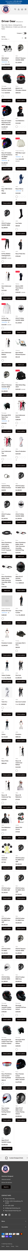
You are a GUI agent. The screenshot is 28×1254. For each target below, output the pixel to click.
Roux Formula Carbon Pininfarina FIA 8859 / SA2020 (20, 1076)
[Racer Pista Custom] (21, 600)
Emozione (18, 734)
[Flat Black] (5, 96)
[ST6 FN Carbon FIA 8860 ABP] (7, 878)
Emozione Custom (7, 643)
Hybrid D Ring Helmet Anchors (6, 486)
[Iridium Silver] (8, 1084)
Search (3, 1246)
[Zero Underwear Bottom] (7, 342)
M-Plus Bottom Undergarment (6, 254)
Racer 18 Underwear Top (6, 796)
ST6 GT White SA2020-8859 (20, 515)
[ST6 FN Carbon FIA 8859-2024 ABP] (21, 878)
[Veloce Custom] (7, 665)
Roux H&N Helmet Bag (7, 189)
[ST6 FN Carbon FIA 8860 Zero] (21, 908)
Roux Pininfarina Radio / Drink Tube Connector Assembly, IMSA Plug (7, 580)
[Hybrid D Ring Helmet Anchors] (7, 476)
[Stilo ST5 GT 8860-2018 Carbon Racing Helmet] (21, 1098)
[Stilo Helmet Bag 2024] (21, 375)
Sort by (3, 37)
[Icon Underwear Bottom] (21, 405)
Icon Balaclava (20, 120)
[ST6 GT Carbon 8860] (7, 504)
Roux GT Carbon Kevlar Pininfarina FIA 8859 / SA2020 (7, 155)
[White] (19, 229)
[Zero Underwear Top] (7, 276)
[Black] (19, 127)
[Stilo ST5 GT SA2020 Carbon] (7, 1130)
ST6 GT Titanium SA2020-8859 (7, 386)
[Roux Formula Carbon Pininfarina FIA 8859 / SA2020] (21, 1064)
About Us (6, 1187)
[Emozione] (21, 724)
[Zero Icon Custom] (21, 692)
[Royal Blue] (19, 197)
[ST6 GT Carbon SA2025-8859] (7, 213)
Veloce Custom (6, 675)
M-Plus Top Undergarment (6, 319)
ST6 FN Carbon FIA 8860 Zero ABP (20, 859)
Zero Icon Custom (21, 702)
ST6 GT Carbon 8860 (6, 515)
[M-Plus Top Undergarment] (7, 308)
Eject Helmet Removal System (20, 353)
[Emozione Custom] (7, 633)
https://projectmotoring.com (13, 1210)
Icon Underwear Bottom (20, 416)
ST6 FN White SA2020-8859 (6, 978)
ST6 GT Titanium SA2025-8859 (21, 59)
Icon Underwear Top (6, 452)
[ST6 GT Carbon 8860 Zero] (21, 967)
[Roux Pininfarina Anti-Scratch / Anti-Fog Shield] (7, 1064)
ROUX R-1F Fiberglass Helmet (21, 89)
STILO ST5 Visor (6, 610)
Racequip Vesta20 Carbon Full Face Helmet (6, 1007)
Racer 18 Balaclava (18, 796)
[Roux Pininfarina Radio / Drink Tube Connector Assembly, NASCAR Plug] (21, 532)
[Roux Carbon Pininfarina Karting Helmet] (7, 1098)
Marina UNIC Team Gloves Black (19, 288)
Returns (7, 1246)
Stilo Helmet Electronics (5, 59)
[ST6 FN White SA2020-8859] (7, 967)
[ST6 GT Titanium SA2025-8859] (21, 48)
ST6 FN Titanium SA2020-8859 (20, 949)
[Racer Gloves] (21, 179)
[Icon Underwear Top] (7, 441)
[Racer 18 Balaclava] (21, 785)
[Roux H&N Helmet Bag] (7, 179)
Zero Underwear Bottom (6, 353)
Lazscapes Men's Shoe (21, 644)
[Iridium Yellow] (5, 1084)
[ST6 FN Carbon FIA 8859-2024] (21, 476)
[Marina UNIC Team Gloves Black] (21, 276)
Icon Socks (19, 223)
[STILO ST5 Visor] (7, 600)
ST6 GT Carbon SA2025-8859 (6, 224)
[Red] (22, 127)
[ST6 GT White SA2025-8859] (21, 308)
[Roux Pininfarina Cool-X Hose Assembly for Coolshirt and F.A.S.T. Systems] (7, 532)
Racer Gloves (19, 189)
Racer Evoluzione (21, 451)
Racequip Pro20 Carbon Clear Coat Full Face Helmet (7, 1041)
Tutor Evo (4, 702)
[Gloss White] (8, 96)
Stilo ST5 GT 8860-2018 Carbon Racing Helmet (20, 1111)
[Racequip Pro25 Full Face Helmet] (7, 78)
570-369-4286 (9, 1205)
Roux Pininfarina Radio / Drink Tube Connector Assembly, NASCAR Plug (21, 546)
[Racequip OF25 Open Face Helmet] (7, 405)
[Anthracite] (5, 261)
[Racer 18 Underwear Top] (7, 785)
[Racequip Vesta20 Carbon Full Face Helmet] (7, 995)
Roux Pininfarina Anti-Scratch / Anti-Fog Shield (7, 1075)
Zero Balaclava (6, 827)
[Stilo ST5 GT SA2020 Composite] (21, 566)
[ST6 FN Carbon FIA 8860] (7, 938)
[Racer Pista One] (21, 244)
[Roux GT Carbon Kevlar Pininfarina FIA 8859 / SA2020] (7, 143)
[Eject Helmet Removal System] (21, 342)
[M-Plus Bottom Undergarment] (7, 244)
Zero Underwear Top (6, 287)
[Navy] (25, 127)
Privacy (12, 1246)
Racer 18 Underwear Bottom (19, 762)
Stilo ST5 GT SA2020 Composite (19, 578)
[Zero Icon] (21, 665)
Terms (17, 1246)
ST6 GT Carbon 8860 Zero (20, 978)
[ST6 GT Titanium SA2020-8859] (7, 375)
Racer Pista (5, 761)
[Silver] (22, 423)
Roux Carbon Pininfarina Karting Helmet (6, 1110)
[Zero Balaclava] (7, 817)
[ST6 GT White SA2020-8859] (21, 504)
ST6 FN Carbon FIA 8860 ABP (6, 889)
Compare (19, 33)
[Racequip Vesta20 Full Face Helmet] (21, 995)
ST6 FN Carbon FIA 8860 (6, 949)
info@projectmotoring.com (12, 1208)
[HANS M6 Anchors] (7, 848)
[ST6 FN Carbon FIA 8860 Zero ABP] (21, 848)
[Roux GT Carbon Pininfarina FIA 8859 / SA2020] (7, 110)
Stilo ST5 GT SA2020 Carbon (6, 1141)
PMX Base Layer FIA (20, 153)
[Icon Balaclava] (21, 110)
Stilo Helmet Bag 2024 (20, 386)
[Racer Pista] (7, 751)
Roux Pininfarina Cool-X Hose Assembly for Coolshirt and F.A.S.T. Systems (7, 546)
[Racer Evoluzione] (21, 441)
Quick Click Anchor (19, 828)
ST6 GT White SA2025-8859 (20, 319)
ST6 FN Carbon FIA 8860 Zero (20, 919)
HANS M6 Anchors (4, 858)
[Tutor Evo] (7, 692)
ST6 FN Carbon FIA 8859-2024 (20, 486)
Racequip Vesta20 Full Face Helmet (21, 1007)
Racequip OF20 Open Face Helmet (20, 1041)
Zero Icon (18, 675)
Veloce (3, 734)
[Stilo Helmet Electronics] (7, 48)
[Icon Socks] (21, 213)
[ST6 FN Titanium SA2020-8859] (21, 938)
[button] (22, 9)
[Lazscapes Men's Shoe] (21, 633)
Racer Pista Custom (19, 611)
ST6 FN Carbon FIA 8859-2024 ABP (20, 890)
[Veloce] (7, 724)
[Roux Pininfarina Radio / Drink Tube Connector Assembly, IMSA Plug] (7, 566)
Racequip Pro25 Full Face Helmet (6, 89)
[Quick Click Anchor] (21, 817)
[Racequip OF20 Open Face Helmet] (21, 1029)
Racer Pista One (20, 253)
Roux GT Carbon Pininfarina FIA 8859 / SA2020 (6, 122)
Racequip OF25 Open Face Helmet (6, 417)
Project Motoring (8, 1243)
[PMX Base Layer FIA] (21, 143)
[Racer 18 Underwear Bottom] (21, 751)
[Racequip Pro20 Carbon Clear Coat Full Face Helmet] (7, 1029)
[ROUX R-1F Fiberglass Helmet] (21, 78)
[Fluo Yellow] (22, 197)
